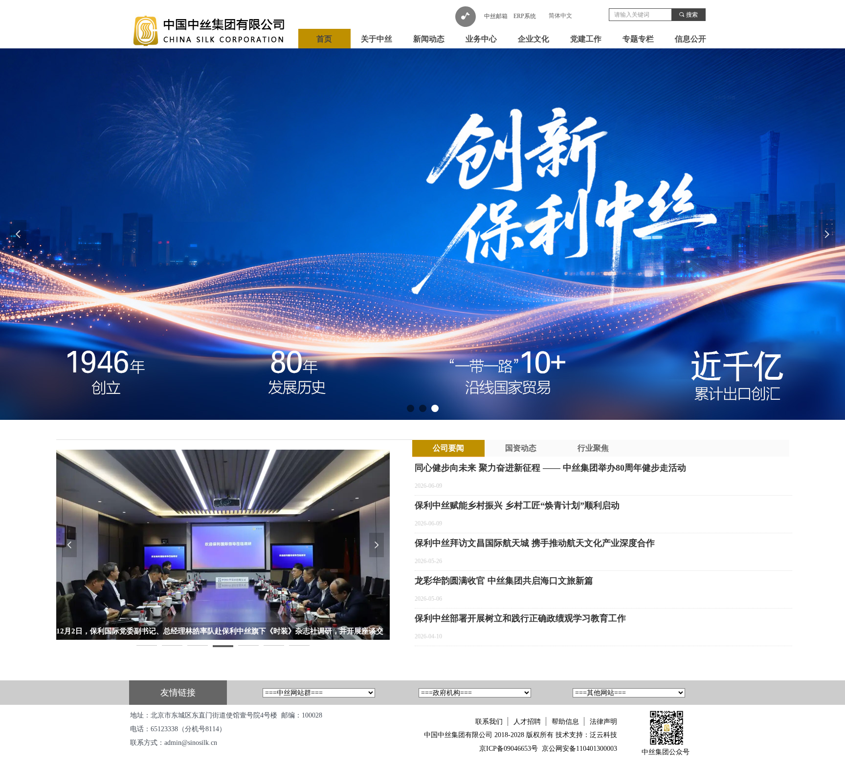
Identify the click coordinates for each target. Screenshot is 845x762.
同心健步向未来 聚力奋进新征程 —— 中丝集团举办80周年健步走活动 (550, 468)
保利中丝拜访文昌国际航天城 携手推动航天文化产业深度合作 (535, 543)
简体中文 (560, 15)
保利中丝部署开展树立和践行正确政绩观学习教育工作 (520, 618)
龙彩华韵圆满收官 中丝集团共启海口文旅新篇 (504, 581)
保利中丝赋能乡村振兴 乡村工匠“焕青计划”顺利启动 (517, 505)
